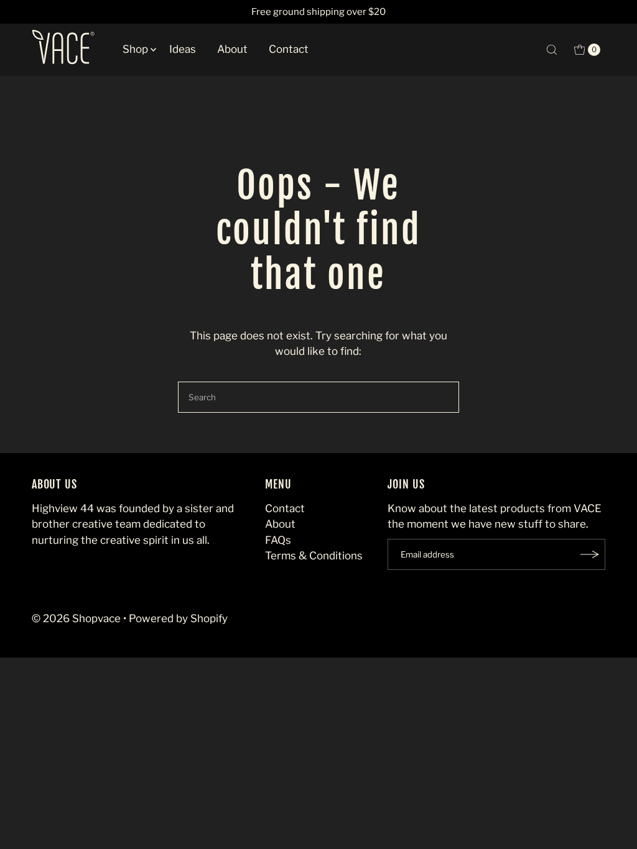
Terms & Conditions (314, 555)
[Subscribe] (589, 554)
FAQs (278, 540)
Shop (135, 49)
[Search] (552, 49)
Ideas (182, 49)
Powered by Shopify (178, 618)
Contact (289, 49)
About (232, 49)
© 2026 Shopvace (76, 618)
